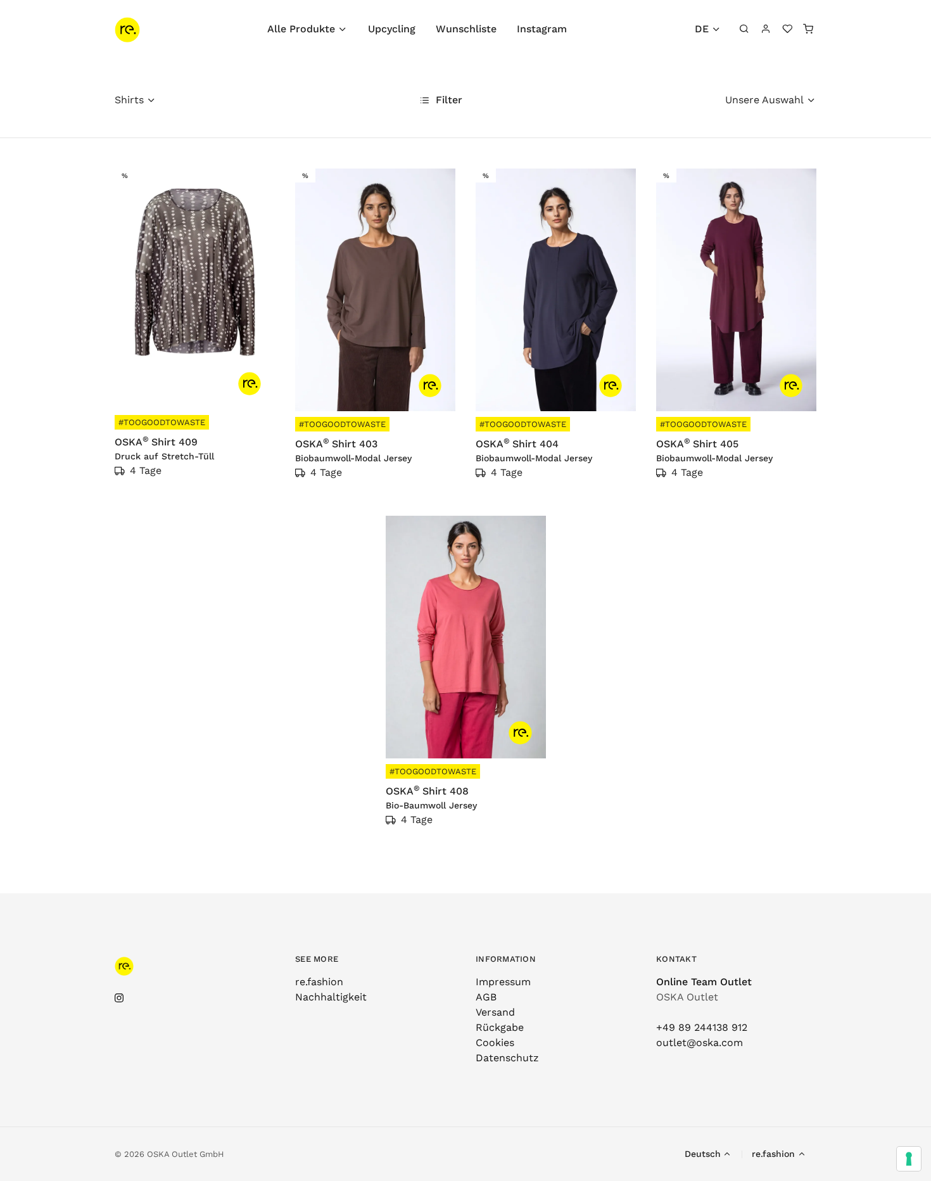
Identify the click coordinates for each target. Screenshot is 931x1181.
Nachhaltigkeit (331, 997)
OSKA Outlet (687, 997)
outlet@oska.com (699, 1043)
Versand (495, 1012)
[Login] (765, 29)
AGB (486, 997)
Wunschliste (466, 29)
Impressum (503, 982)
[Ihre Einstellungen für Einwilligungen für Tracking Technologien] (909, 1159)
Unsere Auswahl (764, 100)
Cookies (495, 1043)
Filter (447, 100)
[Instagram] (119, 998)
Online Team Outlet (704, 982)
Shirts (129, 100)
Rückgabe (500, 1027)
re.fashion (319, 982)
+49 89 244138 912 (701, 1027)
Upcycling (391, 29)
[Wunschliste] (787, 29)
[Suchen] (745, 29)
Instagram (542, 29)
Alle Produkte (301, 29)
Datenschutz (507, 1058)
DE (702, 29)
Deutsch (703, 1154)
